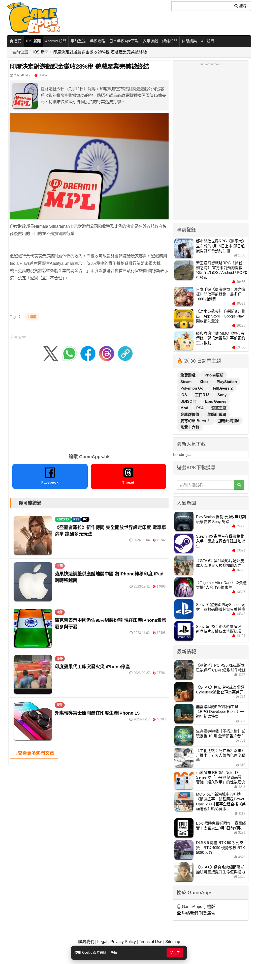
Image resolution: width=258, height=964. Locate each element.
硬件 (60, 612)
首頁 (17, 41)
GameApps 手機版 (198, 906)
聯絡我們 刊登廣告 (198, 913)
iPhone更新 (213, 375)
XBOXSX (63, 519)
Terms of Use (150, 942)
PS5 (76, 519)
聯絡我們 (86, 942)
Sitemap (172, 942)
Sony (222, 395)
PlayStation (227, 381)
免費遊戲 (188, 375)
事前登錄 (78, 41)
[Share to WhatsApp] (69, 353)
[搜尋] (239, 485)
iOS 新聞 (33, 41)
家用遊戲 (150, 41)
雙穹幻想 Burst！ (195, 421)
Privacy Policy (123, 942)
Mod (184, 408)
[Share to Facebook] (87, 353)
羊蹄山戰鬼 (216, 414)
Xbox (205, 381)
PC (85, 519)
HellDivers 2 (222, 388)
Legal (102, 942)
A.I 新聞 (207, 41)
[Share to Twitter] (50, 353)
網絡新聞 (169, 41)
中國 (60, 566)
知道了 (175, 953)
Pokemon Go (192, 388)
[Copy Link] (125, 353)
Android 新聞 (55, 41)
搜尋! (243, 6)
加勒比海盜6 (228, 421)
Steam (186, 381)
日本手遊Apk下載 (124, 41)
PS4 (200, 408)
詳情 (114, 952)
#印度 (32, 317)
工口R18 (202, 395)
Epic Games (215, 401)
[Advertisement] (89, 408)
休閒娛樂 (189, 41)
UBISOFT (189, 401)
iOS (184, 395)
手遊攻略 (97, 41)
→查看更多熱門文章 (33, 753)
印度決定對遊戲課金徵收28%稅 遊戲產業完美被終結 (100, 52)
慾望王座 (219, 408)
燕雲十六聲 (189, 427)
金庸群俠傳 (190, 414)
